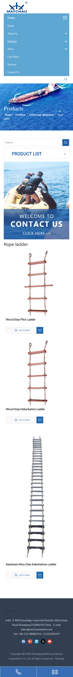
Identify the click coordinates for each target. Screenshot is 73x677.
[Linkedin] (36, 641)
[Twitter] (43, 641)
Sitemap (59, 658)
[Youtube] (49, 641)
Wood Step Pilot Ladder (21, 319)
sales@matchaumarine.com (36, 629)
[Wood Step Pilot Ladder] (36, 282)
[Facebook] (23, 641)
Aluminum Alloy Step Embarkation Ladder (31, 564)
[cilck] (36, 200)
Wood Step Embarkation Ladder (25, 409)
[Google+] (30, 641)
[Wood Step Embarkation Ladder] (36, 372)
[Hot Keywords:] (66, 79)
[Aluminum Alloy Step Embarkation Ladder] (36, 494)
